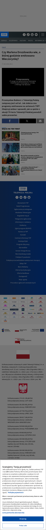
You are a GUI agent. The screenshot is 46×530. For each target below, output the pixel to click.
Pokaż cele (23, 526)
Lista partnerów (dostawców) (13, 513)
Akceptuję (22, 519)
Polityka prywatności (16, 493)
